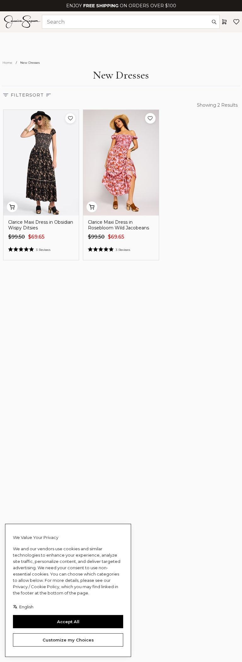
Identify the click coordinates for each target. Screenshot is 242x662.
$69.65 (36, 237)
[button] (70, 118)
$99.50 (16, 237)
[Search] (213, 21)
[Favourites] (236, 21)
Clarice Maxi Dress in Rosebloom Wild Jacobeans (118, 225)
